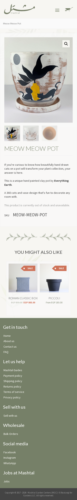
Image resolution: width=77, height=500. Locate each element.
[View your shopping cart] (68, 9)
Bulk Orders (10, 434)
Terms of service (13, 392)
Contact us (10, 346)
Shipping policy (12, 381)
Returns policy (12, 386)
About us (8, 341)
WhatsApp (9, 463)
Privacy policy (12, 397)
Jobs (6, 481)
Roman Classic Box (23, 298)
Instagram (9, 457)
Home (7, 336)
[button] (66, 44)
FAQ (5, 352)
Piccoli (54, 298)
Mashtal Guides (12, 370)
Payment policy (12, 376)
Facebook (9, 452)
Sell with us (10, 415)
